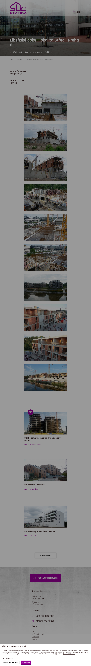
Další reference (45, 556)
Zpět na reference (33, 52)
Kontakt (35, 639)
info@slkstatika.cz (44, 621)
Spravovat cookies (7, 658)
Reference (20, 60)
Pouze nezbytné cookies (10, 662)
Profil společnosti (38, 634)
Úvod (11, 60)
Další (47, 52)
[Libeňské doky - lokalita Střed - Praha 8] (45, 140)
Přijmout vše (26, 662)
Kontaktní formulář (47, 578)
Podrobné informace (69, 654)
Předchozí (17, 52)
